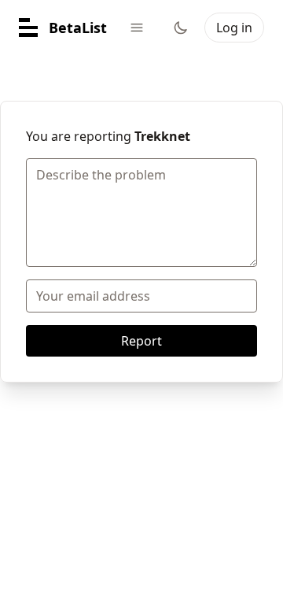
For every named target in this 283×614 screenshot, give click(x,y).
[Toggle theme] (181, 27)
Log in (234, 27)
